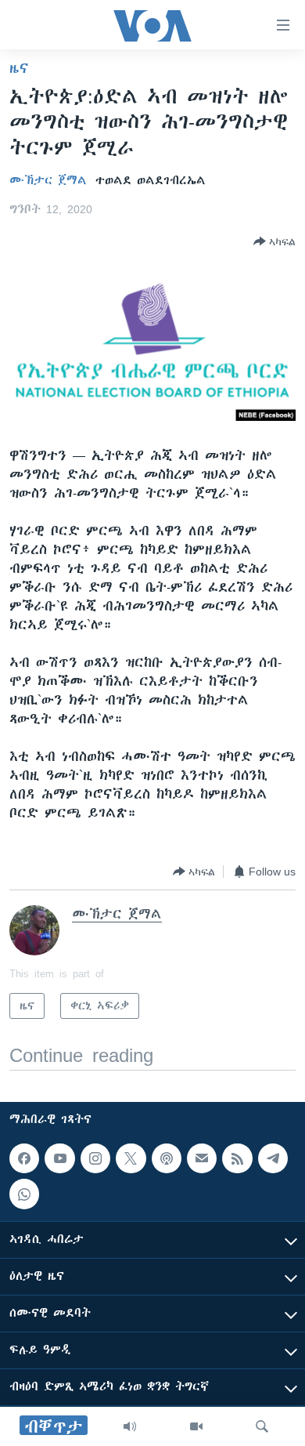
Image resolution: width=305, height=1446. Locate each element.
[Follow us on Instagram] (95, 1158)
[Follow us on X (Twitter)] (130, 1158)
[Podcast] (166, 1158)
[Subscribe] (202, 1158)
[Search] (262, 1426)
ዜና (19, 68)
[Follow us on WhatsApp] (24, 1194)
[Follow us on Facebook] (24, 1158)
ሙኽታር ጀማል (48, 180)
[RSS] (237, 1158)
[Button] (274, 241)
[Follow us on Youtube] (59, 1158)
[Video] (196, 1426)
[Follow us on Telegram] (273, 1158)
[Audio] (129, 1426)
